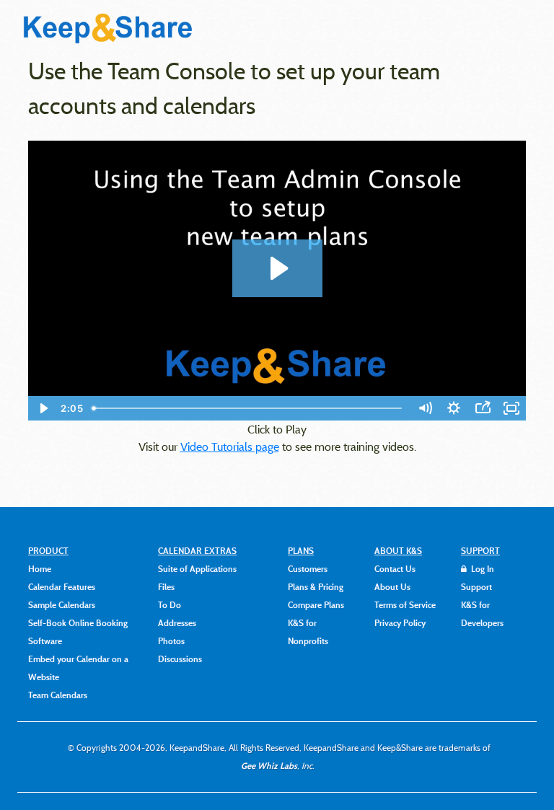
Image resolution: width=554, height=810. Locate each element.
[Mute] (424, 408)
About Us (392, 586)
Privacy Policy (400, 622)
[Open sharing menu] (482, 408)
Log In (481, 568)
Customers (307, 568)
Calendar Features (61, 586)
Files (166, 586)
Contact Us (395, 568)
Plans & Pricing (315, 586)
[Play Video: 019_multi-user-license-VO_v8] (277, 268)
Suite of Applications (197, 568)
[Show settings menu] (453, 408)
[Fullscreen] (511, 408)
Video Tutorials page (229, 446)
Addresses (177, 622)
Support (476, 586)
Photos (171, 640)
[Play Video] (42, 408)
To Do (169, 604)
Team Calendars (57, 694)
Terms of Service (405, 604)
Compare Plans (316, 604)
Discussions (180, 658)
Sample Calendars (61, 604)
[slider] (248, 408)
